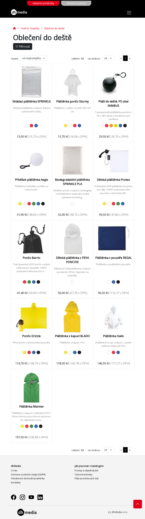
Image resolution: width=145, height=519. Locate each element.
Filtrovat (24, 46)
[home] (14, 28)
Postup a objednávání (86, 470)
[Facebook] (13, 497)
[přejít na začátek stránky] (137, 504)
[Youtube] (31, 497)
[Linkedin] (40, 497)
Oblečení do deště (54, 28)
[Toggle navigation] (129, 12)
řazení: (15, 58)
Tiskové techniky (83, 474)
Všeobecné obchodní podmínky (28, 478)
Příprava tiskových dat (86, 478)
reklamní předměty (43, 3)
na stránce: (94, 58)
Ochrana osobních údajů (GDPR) (28, 474)
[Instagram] (22, 497)
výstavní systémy (76, 3)
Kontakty (16, 482)
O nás (14, 470)
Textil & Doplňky (29, 28)
